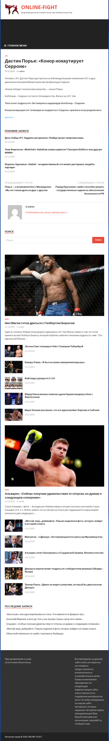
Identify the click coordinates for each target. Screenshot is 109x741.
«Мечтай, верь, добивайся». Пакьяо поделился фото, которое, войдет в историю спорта (51, 628)
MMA (7, 319)
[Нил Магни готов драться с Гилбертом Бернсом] (54, 316)
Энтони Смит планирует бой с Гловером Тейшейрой (54, 346)
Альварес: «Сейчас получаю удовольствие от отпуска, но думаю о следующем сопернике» (53, 623)
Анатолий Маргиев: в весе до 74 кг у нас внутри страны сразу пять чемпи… (44, 619)
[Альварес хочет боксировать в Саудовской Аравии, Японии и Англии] (14, 562)
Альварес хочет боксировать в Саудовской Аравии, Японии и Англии (64, 552)
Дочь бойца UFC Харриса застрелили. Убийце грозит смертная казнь (44, 137)
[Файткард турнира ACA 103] (14, 388)
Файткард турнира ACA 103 (40, 378)
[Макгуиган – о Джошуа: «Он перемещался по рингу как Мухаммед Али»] (14, 546)
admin (22, 71)
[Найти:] (54, 240)
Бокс (7, 490)
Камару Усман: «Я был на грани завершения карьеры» (55, 362)
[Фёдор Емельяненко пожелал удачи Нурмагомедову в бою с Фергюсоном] (14, 404)
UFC (6, 56)
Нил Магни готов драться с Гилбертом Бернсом (40, 323)
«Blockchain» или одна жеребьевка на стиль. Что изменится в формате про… (45, 614)
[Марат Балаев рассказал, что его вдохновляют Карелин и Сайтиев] (14, 420)
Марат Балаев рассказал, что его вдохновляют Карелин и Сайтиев (62, 410)
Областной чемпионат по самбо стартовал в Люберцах (34, 633)
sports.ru (9, 117)
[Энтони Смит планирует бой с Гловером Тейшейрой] (14, 356)
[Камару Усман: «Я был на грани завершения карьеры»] (14, 372)
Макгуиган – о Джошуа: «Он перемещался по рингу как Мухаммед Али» (64, 536)
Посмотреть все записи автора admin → (47, 212)
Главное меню (17, 45)
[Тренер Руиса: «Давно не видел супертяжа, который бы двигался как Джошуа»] (14, 594)
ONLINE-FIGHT (39, 7)
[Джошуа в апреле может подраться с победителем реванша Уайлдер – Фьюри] (14, 578)
